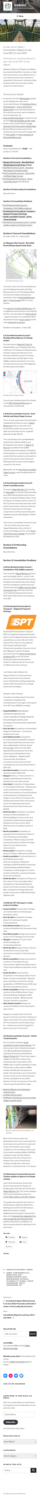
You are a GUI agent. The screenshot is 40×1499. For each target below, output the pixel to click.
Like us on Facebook (14, 1384)
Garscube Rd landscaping (13, 118)
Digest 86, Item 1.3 (23, 574)
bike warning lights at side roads (22, 121)
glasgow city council (16, 1281)
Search (33, 1334)
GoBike (20, 5)
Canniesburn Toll (21, 1273)
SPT (21, 1285)
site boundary (15, 300)
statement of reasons (16, 322)
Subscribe (10, 1422)
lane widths (10, 135)
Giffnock (24, 1279)
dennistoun (11, 1275)
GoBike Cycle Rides (17, 1362)
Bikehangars (25, 99)
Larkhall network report (12, 1095)
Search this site (9, 1329)
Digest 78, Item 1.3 (11, 1056)
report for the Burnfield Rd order (19, 309)
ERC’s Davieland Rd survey (19, 403)
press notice (25, 320)
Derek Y (21, 47)
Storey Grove (31, 314)
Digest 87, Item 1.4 (24, 344)
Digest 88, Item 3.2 (11, 1191)
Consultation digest (16, 1269)
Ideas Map (10, 492)
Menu (21, 16)
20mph (9, 1273)
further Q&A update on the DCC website (19, 1197)
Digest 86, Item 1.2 (19, 490)
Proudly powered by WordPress (14, 1494)
